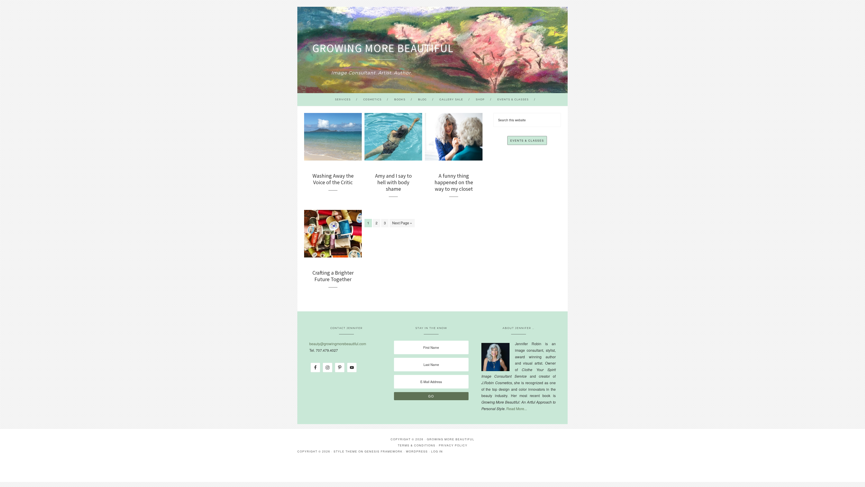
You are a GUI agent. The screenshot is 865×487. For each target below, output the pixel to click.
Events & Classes (527, 140)
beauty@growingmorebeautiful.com (337, 343)
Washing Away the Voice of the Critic (333, 179)
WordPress (417, 451)
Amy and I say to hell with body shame (393, 182)
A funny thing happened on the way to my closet (454, 182)
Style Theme (345, 451)
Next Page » (402, 222)
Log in (437, 451)
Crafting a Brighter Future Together (333, 276)
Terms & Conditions (416, 445)
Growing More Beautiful (383, 48)
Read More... (516, 408)
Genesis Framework (383, 451)
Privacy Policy (453, 445)
